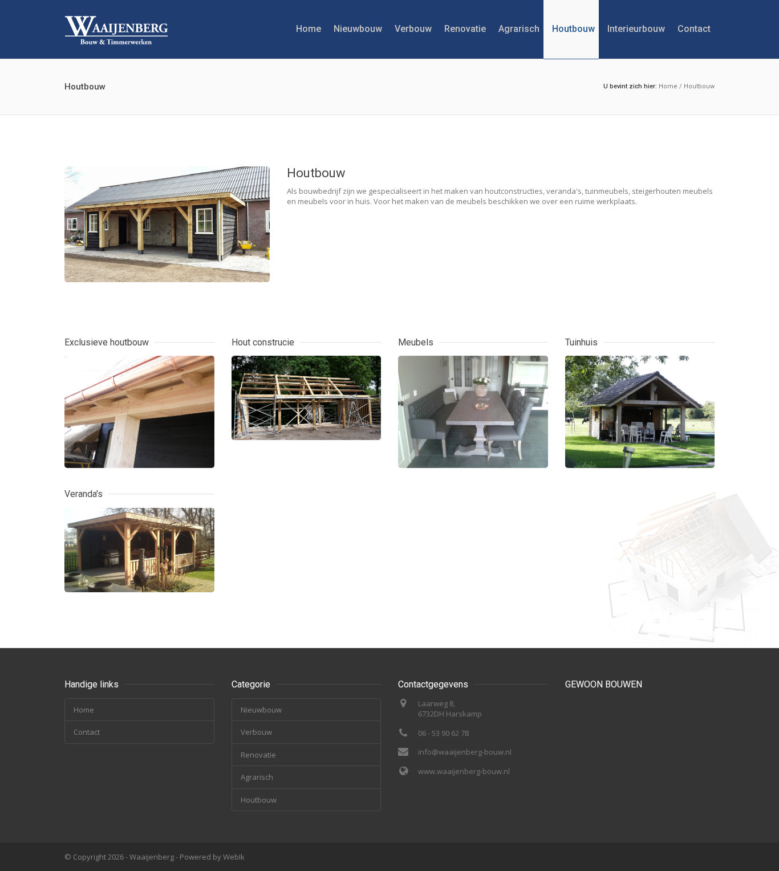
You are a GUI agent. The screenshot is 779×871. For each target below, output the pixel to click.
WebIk (234, 857)
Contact (694, 28)
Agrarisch (518, 28)
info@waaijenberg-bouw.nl (465, 752)
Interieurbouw (636, 28)
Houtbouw (573, 28)
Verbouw (413, 28)
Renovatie (465, 28)
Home (308, 28)
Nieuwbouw (358, 28)
